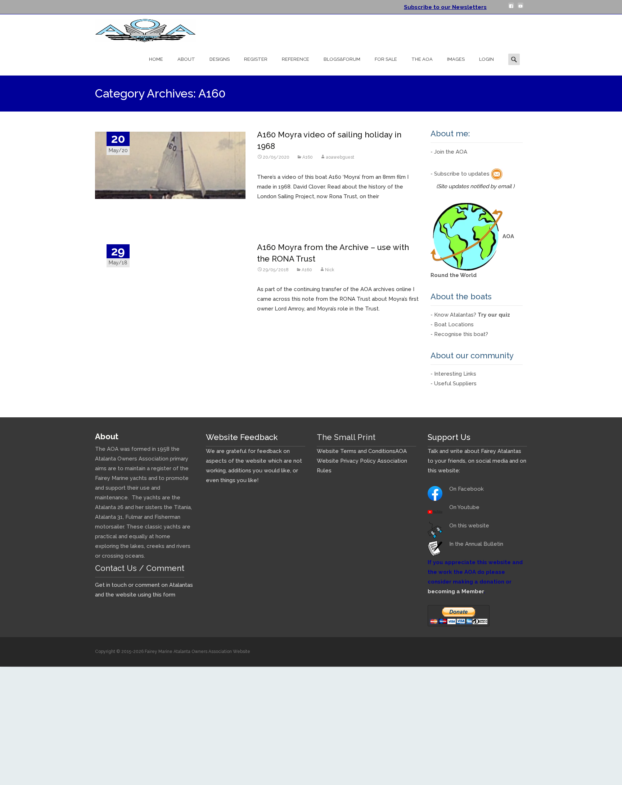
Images (456, 59)
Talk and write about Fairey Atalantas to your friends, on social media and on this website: (477, 461)
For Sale (386, 59)
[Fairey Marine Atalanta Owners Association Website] (140, 28)
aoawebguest (340, 157)
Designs (219, 59)
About (186, 59)
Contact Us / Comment (139, 568)
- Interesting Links (453, 374)
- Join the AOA (449, 152)
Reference (295, 59)
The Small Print (346, 437)
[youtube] (520, 8)
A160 (307, 157)
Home (156, 59)
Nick (329, 269)
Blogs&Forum (342, 59)
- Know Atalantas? (470, 315)
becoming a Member (456, 591)
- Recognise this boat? (459, 334)
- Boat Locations (452, 324)
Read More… (273, 210)
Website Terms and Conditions (356, 451)
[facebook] (511, 8)
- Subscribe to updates (461, 174)
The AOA (422, 59)
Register (255, 59)
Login (486, 59)
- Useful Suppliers (454, 383)
